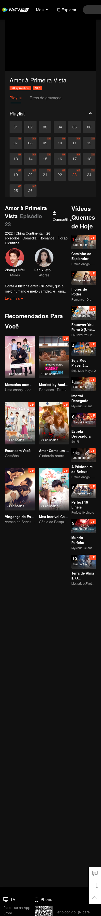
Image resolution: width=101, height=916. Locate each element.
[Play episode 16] (60, 159)
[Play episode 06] (89, 127)
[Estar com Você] (20, 423)
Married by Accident (56, 384)
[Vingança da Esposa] (20, 489)
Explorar (69, 9)
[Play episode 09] (45, 143)
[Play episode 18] (89, 159)
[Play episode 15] (45, 159)
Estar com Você (18, 450)
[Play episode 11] (74, 143)
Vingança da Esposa (22, 516)
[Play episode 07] (16, 143)
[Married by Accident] (54, 357)
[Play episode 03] (45, 127)
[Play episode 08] (30, 143)
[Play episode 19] (16, 175)
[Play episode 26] (30, 190)
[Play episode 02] (30, 127)
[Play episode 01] (16, 127)
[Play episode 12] (89, 143)
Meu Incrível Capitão (56, 516)
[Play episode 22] (60, 175)
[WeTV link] (15, 10)
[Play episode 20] (30, 175)
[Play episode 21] (45, 175)
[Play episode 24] (89, 175)
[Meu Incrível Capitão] (54, 489)
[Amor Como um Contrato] (54, 423)
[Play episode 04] (60, 127)
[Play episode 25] (16, 190)
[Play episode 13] (16, 159)
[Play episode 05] (74, 127)
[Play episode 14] (30, 159)
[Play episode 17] (74, 159)
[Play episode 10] (60, 143)
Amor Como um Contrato (59, 450)
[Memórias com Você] (20, 357)
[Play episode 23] (74, 175)
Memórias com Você (21, 384)
